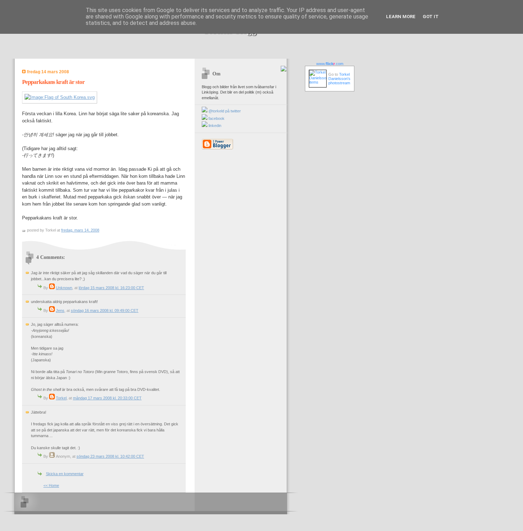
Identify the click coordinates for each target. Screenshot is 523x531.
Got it (431, 16)
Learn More (401, 16)
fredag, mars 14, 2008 (80, 230)
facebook (215, 118)
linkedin (214, 125)
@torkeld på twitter (224, 111)
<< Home (51, 485)
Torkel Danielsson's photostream (339, 78)
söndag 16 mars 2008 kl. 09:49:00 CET (104, 310)
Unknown (64, 288)
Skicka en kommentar (65, 474)
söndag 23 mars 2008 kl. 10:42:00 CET (110, 456)
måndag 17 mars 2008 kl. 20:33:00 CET (107, 398)
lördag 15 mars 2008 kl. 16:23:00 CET (111, 288)
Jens (60, 310)
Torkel (61, 398)
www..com (329, 64)
